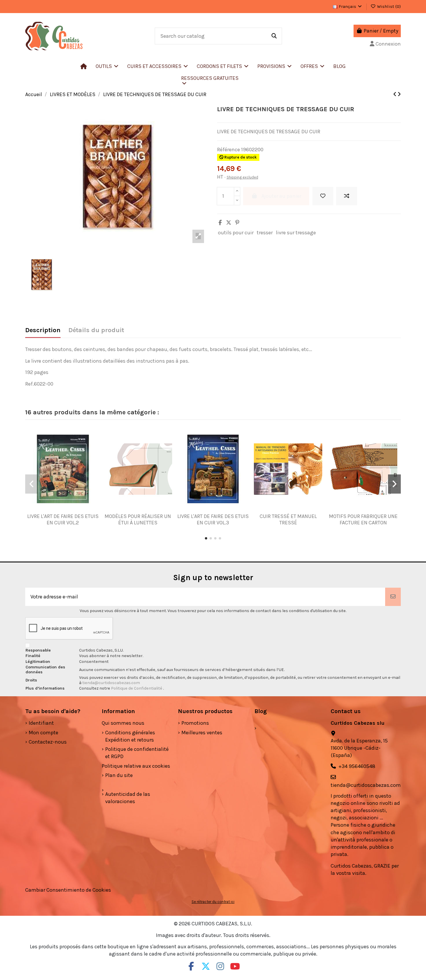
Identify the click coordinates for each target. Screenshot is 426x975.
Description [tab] (43, 330)
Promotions (195, 723)
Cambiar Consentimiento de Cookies (68, 890)
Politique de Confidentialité (137, 688)
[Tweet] (228, 223)
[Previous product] (395, 94)
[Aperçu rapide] (71, 511)
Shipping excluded (242, 177)
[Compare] (60, 511)
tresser (265, 232)
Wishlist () (388, 6)
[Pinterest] (237, 223)
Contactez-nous (48, 742)
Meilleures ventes (201, 732)
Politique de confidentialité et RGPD (137, 753)
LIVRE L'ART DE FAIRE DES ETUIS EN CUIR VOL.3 (213, 519)
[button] (157, 66)
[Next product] (399, 94)
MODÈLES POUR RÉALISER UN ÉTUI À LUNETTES (138, 519)
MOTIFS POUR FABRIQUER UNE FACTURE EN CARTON (363, 519)
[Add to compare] (346, 196)
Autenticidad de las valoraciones (127, 798)
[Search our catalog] (274, 36)
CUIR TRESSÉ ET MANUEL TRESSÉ (288, 519)
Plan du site (119, 775)
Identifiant (41, 723)
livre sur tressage (296, 232)
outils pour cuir (236, 232)
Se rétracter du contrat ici (213, 902)
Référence (228, 149)
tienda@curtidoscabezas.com (111, 682)
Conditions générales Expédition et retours (130, 736)
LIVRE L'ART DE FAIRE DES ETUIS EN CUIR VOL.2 (63, 519)
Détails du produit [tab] (96, 330)
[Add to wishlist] (322, 196)
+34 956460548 (356, 766)
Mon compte (43, 732)
